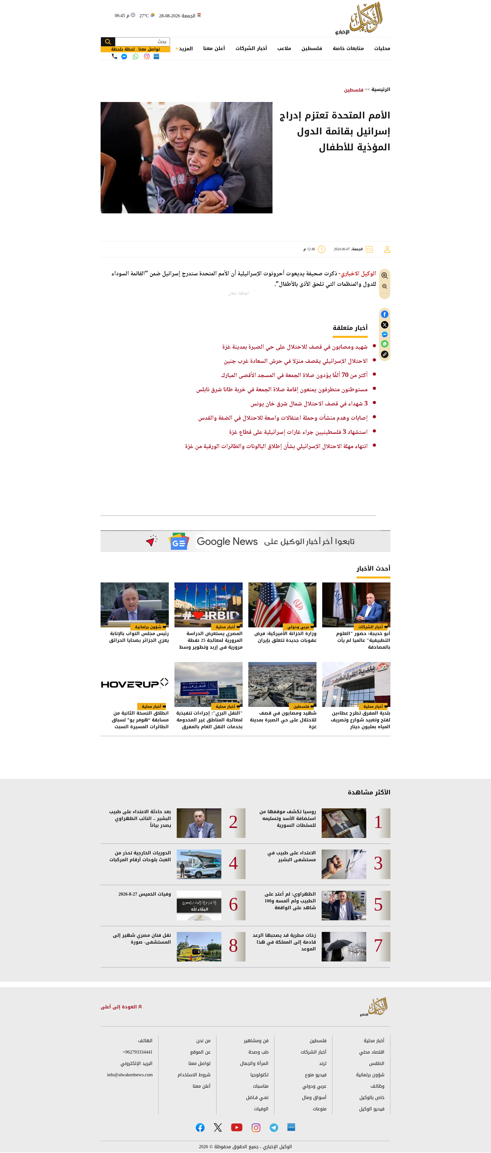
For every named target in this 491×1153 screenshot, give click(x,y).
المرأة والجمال (254, 1063)
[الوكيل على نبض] (291, 1127)
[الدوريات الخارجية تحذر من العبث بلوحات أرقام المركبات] (199, 864)
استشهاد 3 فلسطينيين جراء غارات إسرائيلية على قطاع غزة (298, 432)
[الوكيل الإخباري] (360, 18)
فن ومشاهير (256, 1040)
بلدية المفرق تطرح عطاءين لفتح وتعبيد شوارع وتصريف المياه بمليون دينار (360, 720)
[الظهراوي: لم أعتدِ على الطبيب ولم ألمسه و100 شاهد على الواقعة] (344, 905)
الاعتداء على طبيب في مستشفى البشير (291, 856)
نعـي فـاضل (257, 1097)
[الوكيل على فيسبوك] (200, 1127)
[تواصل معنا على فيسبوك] (124, 56)
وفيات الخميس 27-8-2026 (144, 894)
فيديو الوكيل (371, 1108)
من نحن (203, 1040)
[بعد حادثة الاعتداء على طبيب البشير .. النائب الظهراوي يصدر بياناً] (199, 823)
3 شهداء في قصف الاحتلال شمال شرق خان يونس (309, 404)
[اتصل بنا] (114, 56)
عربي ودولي (298, 626)
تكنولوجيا (259, 1074)
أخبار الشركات (251, 48)
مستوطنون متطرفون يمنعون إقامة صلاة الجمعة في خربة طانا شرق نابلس (282, 389)
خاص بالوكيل (371, 1097)
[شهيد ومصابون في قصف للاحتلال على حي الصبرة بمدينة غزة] (282, 684)
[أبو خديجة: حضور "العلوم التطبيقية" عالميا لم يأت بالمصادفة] (356, 604)
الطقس (376, 1063)
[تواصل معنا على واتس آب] (135, 56)
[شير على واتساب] (384, 344)
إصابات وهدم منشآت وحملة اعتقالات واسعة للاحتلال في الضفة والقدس (283, 418)
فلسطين (311, 48)
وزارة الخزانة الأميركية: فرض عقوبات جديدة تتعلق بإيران (285, 637)
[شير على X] (384, 325)
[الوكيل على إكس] (218, 1127)
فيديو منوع (315, 1074)
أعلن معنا (214, 48)
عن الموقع (200, 1052)
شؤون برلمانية (148, 626)
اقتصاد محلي (371, 1052)
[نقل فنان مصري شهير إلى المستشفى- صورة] (199, 946)
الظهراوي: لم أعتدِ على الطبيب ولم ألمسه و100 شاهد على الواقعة (290, 901)
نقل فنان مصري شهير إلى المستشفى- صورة (142, 939)
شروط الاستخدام (194, 1074)
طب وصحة (258, 1052)
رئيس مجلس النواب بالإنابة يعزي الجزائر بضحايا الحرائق (139, 637)
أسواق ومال (314, 1097)
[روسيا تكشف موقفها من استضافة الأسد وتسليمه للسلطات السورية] (344, 823)
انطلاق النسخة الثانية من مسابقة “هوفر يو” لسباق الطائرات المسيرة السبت (140, 720)
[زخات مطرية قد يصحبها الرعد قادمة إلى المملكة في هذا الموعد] (344, 946)
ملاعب (284, 48)
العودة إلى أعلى (119, 1007)
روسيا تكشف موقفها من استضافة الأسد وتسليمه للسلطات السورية (287, 818)
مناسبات (261, 1086)
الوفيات (261, 1108)
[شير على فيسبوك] (384, 314)
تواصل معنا (199, 1063)
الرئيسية (380, 89)
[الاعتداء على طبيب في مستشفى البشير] (344, 864)
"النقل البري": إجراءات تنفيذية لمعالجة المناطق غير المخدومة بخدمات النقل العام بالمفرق (209, 720)
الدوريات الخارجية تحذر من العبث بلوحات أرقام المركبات (140, 856)
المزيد (186, 48)
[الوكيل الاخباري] (373, 1007)
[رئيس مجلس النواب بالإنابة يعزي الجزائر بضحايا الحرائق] (135, 604)
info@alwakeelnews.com (130, 1074)
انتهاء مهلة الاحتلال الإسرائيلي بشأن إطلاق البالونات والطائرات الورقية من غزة (276, 446)
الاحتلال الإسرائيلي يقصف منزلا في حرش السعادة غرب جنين (296, 361)
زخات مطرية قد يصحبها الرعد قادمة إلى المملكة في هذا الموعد (284, 942)
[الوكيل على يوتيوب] (236, 1127)
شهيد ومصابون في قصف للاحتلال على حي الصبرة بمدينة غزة (295, 347)
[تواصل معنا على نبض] (156, 56)
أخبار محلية (225, 626)
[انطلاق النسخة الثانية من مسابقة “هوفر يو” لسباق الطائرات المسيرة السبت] (135, 684)
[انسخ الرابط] (384, 354)
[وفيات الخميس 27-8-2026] (199, 905)
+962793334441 (138, 1052)
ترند (322, 1063)
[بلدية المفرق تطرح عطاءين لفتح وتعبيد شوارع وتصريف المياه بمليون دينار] (356, 684)
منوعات (319, 1108)
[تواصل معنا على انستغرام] (146, 56)
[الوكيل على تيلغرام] (274, 1127)
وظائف (377, 1086)
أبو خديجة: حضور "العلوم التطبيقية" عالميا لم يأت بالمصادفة (363, 640)
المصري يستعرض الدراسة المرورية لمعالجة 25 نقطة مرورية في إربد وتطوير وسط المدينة (211, 640)
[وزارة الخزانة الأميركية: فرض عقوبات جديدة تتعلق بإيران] (282, 604)
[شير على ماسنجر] (385, 334)
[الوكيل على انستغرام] (256, 1127)
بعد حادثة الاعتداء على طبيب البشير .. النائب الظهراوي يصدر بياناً (140, 818)
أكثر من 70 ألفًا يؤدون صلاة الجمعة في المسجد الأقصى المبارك (294, 375)
